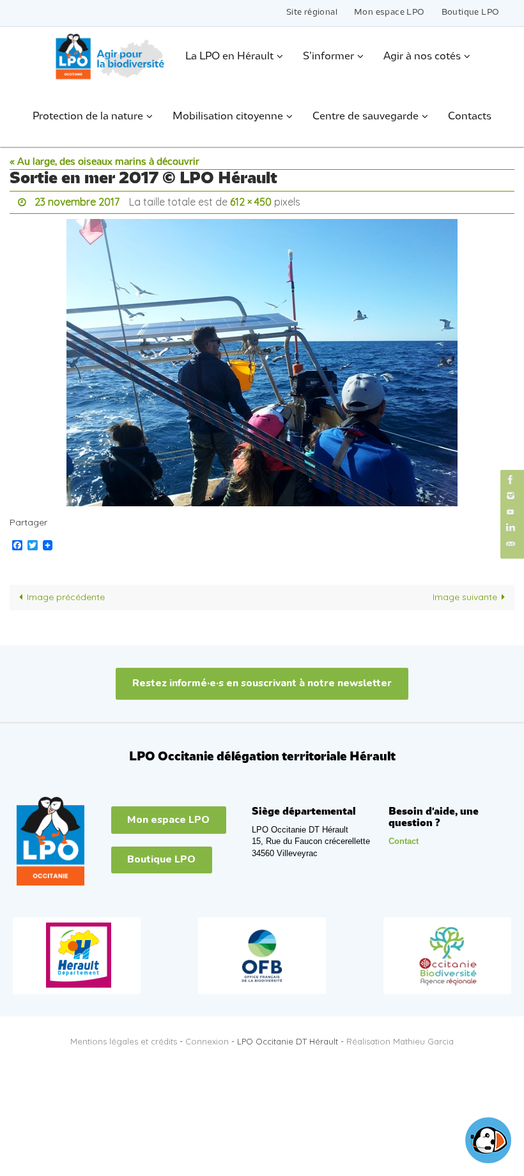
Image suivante (465, 593)
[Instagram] (510, 496)
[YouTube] (510, 512)
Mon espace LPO (389, 12)
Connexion (207, 1038)
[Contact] (510, 544)
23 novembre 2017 (77, 200)
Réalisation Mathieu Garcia (400, 1038)
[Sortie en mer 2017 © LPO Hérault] (262, 358)
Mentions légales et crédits (123, 1038)
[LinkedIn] (510, 528)
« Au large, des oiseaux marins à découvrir (104, 162)
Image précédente (66, 593)
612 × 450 (251, 200)
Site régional (311, 12)
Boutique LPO (471, 12)
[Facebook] (510, 480)
